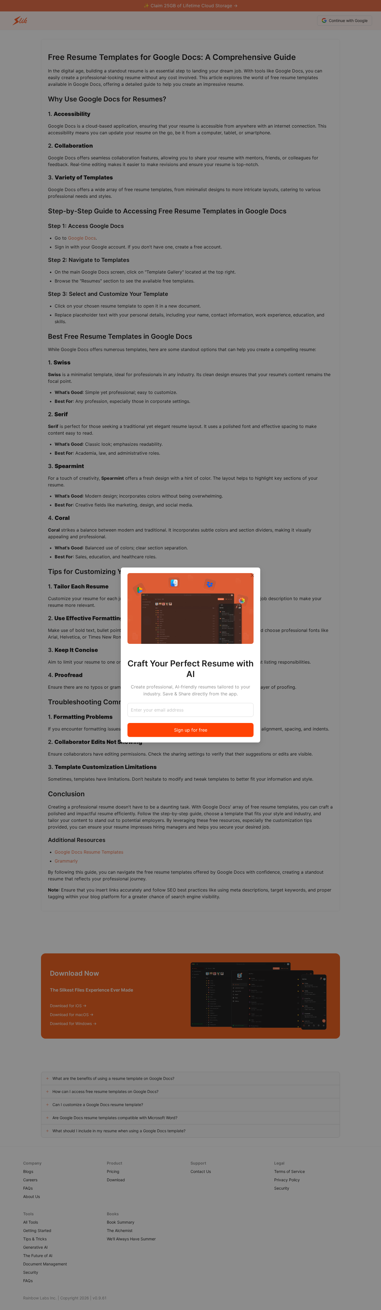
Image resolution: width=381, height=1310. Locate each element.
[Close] (252, 575)
